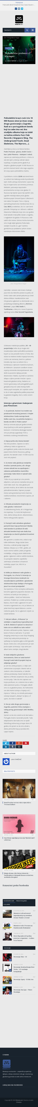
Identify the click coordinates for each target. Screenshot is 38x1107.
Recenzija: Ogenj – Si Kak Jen (23, 979)
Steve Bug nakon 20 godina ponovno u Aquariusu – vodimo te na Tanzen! (24, 938)
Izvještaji (8, 48)
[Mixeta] (19, 19)
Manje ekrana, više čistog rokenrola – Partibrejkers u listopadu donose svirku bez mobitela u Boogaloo (18, 875)
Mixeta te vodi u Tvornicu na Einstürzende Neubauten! (23, 927)
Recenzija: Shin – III (20, 957)
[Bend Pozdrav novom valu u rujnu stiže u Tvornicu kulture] (19, 789)
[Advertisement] (19, 88)
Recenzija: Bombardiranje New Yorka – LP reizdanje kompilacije (24, 969)
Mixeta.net (19, 1100)
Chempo (19, 1102)
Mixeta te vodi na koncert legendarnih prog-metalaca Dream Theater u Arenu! (23, 915)
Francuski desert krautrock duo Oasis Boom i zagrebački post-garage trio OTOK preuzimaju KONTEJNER (19, 5)
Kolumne (7, 904)
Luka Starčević (11, 61)
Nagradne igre (9, 901)
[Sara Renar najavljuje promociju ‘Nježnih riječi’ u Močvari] (19, 825)
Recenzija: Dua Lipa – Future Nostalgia (23, 991)
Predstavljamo (21, 901)
